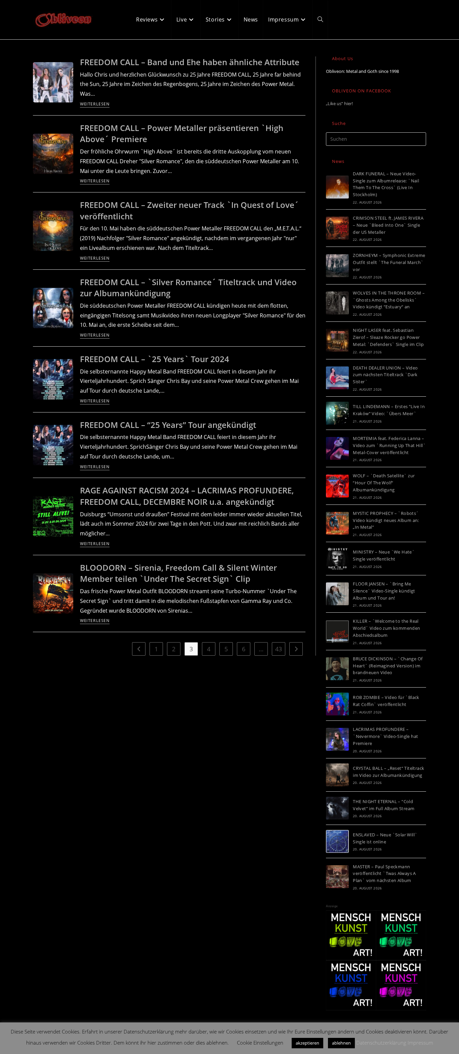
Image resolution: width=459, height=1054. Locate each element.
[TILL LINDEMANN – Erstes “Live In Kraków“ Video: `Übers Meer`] (337, 413)
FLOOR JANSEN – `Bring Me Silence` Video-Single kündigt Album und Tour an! (384, 591)
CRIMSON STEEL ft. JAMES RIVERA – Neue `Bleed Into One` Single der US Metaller (388, 225)
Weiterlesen (95, 104)
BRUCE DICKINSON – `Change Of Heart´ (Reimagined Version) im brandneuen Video (387, 666)
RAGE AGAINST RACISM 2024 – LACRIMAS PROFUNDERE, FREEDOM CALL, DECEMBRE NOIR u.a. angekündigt (187, 496)
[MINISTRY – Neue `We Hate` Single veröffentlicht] (337, 558)
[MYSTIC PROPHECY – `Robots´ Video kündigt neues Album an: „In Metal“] (337, 523)
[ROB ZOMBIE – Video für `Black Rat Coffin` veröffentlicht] (337, 704)
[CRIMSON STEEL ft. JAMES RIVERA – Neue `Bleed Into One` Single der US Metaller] (337, 228)
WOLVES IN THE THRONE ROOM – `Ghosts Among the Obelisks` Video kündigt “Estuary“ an (389, 300)
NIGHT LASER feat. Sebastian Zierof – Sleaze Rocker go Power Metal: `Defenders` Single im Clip (388, 337)
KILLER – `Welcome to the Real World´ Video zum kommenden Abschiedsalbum (386, 628)
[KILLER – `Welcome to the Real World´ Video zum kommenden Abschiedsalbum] (337, 631)
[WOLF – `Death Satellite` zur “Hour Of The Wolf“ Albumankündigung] (337, 486)
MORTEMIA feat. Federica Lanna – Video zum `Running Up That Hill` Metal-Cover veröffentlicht (389, 445)
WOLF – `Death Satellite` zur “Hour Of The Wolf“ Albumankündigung (384, 483)
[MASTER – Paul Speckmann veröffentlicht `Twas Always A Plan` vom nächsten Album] (337, 876)
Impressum (420, 1042)
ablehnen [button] (341, 1043)
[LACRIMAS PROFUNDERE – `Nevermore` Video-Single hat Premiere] (337, 739)
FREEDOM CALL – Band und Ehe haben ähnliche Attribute (189, 62)
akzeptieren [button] (307, 1043)
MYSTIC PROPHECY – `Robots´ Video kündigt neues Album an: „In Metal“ (386, 520)
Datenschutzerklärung (381, 1042)
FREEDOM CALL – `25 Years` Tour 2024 (154, 358)
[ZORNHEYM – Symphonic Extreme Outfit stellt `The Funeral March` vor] (337, 265)
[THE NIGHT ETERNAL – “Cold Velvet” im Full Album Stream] (337, 808)
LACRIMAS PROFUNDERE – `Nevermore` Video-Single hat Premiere (385, 736)
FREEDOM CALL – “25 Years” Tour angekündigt (168, 424)
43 (278, 649)
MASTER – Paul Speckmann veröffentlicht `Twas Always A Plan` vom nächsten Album (384, 874)
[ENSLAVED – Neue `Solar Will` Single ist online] (337, 841)
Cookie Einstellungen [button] (260, 1042)
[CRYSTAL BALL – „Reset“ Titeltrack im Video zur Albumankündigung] (337, 774)
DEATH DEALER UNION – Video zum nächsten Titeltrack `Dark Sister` (385, 375)
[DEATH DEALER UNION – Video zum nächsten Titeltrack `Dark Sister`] (337, 377)
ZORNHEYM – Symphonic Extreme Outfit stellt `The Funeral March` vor (389, 262)
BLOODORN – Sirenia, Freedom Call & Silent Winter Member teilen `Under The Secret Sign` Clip (178, 573)
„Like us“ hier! (339, 103)
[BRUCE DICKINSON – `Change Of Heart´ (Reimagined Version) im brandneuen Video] (337, 668)
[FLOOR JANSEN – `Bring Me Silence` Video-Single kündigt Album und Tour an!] (337, 593)
